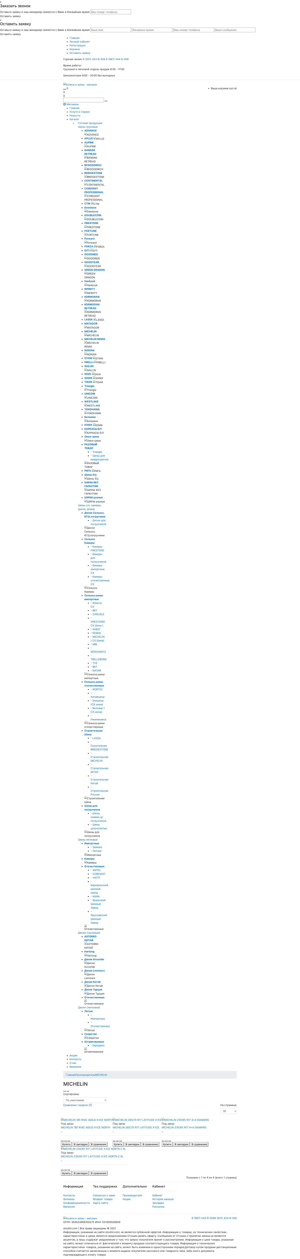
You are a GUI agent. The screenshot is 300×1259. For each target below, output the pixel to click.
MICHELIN (90, 331)
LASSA (88, 319)
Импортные (91, 843)
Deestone (90, 207)
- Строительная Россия (99, 790)
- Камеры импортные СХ (98, 569)
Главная (74, 108)
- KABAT (95, 629)
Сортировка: (71, 1094)
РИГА (87, 470)
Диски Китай (92, 981)
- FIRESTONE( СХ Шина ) (98, 621)
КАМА (88, 424)
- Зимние (96, 847)
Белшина (90, 417)
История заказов (163, 1199)
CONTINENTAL (93, 180)
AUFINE (89, 142)
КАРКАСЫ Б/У (93, 428)
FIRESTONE (91, 223)
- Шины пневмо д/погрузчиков (98, 817)
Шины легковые (88, 839)
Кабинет (157, 1195)
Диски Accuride (94, 959)
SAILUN (89, 366)
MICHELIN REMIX (94, 339)
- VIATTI (95, 877)
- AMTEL (96, 870)
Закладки (158, 1202)
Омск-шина (91, 436)
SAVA (87, 373)
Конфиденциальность (76, 1202)
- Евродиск (98, 1045)
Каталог (74, 119)
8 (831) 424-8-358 (94, 59)
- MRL (94, 644)
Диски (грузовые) (89, 932)
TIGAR (88, 381)
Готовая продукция (90, 123)
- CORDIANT (98, 873)
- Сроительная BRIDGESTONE (99, 745)
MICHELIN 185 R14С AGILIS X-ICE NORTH (85, 1127)
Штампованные (94, 1041)
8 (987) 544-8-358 (117, 59)
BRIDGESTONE (93, 173)
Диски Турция (93, 989)
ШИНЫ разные (93, 497)
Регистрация (77, 45)
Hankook (89, 281)
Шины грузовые (88, 126)
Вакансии (75, 1066)
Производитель (85, 1074)
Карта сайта (100, 1202)
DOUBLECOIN (92, 215)
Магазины (72, 104)
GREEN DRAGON (94, 269)
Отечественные (94, 866)
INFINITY (89, 288)
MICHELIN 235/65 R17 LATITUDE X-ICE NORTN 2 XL (92, 1156)
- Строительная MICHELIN (99, 757)
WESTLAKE (91, 401)
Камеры (89, 858)
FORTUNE (90, 230)
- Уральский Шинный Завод (98, 904)
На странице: (228, 1105)
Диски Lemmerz (94, 970)
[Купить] (62, 1169)
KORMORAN (92, 296)
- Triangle (96, 451)
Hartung (89, 951)
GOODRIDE (91, 254)
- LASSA (96, 738)
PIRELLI (88, 362)
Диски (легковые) (89, 1007)
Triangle (89, 386)
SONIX (88, 378)
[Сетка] (68, 1091)
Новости (75, 115)
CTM (87, 203)
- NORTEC (97, 689)
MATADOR (91, 323)
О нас (73, 1062)
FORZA (88, 246)
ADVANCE (90, 130)
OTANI (88, 358)
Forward (89, 238)
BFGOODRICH (92, 165)
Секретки (90, 1033)
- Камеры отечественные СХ (100, 580)
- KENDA (96, 633)
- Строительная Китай (99, 779)
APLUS (88, 138)
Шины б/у (90, 474)
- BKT (94, 610)
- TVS (94, 663)
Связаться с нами (104, 1195)
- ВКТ (94, 666)
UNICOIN (89, 393)
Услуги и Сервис (80, 111)
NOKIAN (89, 350)
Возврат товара (102, 1199)
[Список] (64, 1091)
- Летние (96, 850)
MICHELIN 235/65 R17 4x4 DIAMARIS (184, 1127)
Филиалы (69, 1199)
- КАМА (95, 896)
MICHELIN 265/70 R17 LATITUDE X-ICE (136, 1127)
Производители (132, 1195)
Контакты (75, 1059)
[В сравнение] (69, 1169)
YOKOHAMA (92, 409)
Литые (88, 1011)
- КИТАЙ (96, 670)
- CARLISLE (97, 614)
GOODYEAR (91, 262)
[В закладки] (65, 1169)
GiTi (86, 250)
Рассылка (158, 1206)
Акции (73, 1055)
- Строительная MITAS (99, 768)
